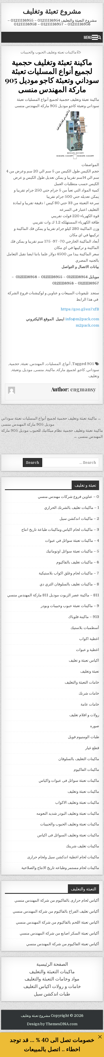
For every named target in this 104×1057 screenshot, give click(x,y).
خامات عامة (90, 704)
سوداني (93, 370)
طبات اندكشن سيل (52, 993)
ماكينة (50, 370)
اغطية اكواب (89, 639)
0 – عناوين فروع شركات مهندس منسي (68, 496)
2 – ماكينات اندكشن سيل (79, 518)
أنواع (66, 364)
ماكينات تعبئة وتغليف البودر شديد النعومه (67, 813)
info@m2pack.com (82, 319)
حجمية (14, 364)
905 (90, 364)
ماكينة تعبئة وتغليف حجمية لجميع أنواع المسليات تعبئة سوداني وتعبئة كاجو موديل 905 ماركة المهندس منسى (52, 75)
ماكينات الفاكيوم (86, 769)
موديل (27, 370)
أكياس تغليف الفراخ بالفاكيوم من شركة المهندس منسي (56, 911)
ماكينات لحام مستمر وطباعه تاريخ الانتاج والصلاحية (60, 868)
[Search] (99, 37)
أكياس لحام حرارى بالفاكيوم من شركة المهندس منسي (56, 900)
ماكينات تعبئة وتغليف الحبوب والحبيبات (48, 51)
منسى (39, 370)
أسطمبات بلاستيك (84, 628)
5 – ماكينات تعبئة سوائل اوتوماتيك (72, 551)
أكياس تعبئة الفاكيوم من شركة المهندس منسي (62, 944)
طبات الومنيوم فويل (83, 737)
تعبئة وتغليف (89, 671)
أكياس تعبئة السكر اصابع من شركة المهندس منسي (59, 933)
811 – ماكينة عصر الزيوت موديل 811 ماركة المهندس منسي (53, 595)
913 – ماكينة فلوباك (83, 617)
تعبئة (24, 364)
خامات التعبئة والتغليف (82, 682)
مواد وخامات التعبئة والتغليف (52, 978)
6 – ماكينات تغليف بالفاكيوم (77, 562)
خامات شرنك (89, 693)
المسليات (53, 364)
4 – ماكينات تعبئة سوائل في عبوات (72, 540)
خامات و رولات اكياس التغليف (52, 986)
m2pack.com (87, 325)
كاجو (81, 370)
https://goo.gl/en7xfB (80, 309)
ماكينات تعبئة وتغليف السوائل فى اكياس (68, 835)
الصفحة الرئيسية (52, 964)
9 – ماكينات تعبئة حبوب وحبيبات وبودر (70, 606)
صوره (94, 726)
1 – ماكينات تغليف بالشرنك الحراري (71, 507)
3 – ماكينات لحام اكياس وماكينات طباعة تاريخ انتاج (60, 529)
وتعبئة (16, 370)
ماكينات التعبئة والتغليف (52, 971)
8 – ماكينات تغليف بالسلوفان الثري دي (69, 584)
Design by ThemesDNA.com (52, 1024)
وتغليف (93, 376)
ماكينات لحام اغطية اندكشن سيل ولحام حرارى (63, 857)
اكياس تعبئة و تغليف (84, 660)
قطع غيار (92, 748)
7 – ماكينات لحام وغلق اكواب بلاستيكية (69, 573)
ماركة (61, 370)
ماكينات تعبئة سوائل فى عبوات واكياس (69, 780)
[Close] (100, 1036)
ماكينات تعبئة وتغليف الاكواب (77, 802)
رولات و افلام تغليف (84, 715)
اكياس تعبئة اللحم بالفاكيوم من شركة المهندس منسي (57, 922)
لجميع (71, 370)
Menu (88, 37)
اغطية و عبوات (87, 649)
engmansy (83, 389)
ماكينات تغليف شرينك (82, 846)
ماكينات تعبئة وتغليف (83, 791)
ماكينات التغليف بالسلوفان (78, 759)
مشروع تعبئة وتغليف (52, 10)
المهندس (37, 364)
